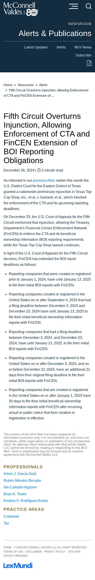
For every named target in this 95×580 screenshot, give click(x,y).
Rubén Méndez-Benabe (22, 480)
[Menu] (73, 6)
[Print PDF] (89, 65)
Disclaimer (33, 551)
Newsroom (26, 85)
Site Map (74, 551)
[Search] (88, 6)
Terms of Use (13, 551)
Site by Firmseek (16, 555)
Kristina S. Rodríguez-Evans (26, 501)
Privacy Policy (55, 551)
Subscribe (83, 55)
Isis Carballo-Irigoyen (20, 487)
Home (8, 85)
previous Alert (43, 180)
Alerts (61, 47)
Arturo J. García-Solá (20, 474)
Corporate (11, 516)
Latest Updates (36, 47)
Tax (6, 523)
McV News (82, 47)
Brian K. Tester (15, 494)
